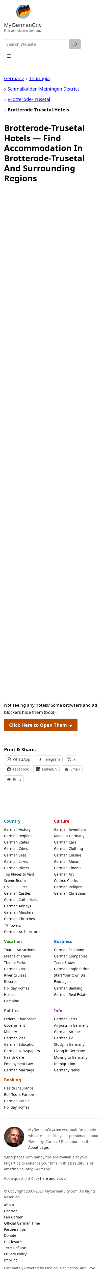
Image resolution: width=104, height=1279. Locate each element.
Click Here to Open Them (40, 725)
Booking (12, 1080)
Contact (10, 1211)
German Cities (16, 848)
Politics (11, 1010)
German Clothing (68, 848)
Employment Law (18, 1063)
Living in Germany (69, 1050)
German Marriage (19, 1070)
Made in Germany (69, 835)
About (9, 1204)
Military (10, 1031)
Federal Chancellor (20, 1018)
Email (75, 769)
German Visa (14, 1038)
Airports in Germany (71, 1025)
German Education (20, 1044)
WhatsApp (21, 759)
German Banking (68, 988)
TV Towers (12, 925)
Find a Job (62, 981)
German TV (63, 1038)
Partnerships (15, 1229)
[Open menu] (9, 56)
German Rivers (16, 867)
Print (17, 779)
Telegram (52, 759)
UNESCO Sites (16, 886)
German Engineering (72, 968)
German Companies (71, 956)
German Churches (19, 918)
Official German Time (22, 1223)
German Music (66, 861)
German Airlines (68, 1031)
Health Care (14, 1057)
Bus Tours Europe (19, 1094)
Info (58, 1010)
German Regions (18, 835)
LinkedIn (49, 769)
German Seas (15, 855)
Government (14, 1025)
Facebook (21, 769)
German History (17, 829)
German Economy (69, 949)
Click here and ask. (47, 1178)
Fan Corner (13, 1217)
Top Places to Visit (19, 874)
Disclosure (13, 1241)
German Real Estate (70, 994)
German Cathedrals (20, 899)
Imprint (10, 1260)
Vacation (13, 941)
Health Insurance (18, 1088)
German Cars (65, 842)
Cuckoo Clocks (66, 880)
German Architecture (22, 931)
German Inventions (70, 829)
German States (16, 842)
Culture (61, 821)
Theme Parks (15, 962)
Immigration (64, 1063)
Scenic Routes (16, 880)
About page (38, 1147)
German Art (64, 874)
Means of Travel (17, 956)
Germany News (67, 1070)
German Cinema (68, 867)
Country (12, 821)
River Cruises (15, 975)
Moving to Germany (70, 1057)
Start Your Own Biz (70, 975)
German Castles (17, 893)
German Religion (68, 886)
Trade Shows (64, 962)
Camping (11, 1000)
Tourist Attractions (19, 949)
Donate (10, 1235)
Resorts (10, 981)
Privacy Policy (15, 1254)
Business (63, 941)
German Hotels (16, 1100)
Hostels (10, 994)
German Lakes (16, 861)
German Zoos (15, 968)
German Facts (65, 1018)
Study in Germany (69, 1044)
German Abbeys (17, 906)
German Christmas (70, 893)
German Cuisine (67, 855)
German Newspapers (22, 1050)
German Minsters (19, 912)
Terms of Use (15, 1247)
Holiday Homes (16, 988)
